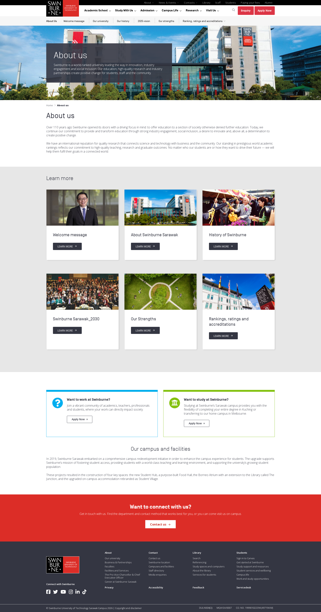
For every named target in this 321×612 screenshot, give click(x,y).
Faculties (109, 566)
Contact (153, 552)
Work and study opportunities (252, 578)
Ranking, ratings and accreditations (203, 21)
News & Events (168, 2)
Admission (147, 10)
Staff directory (156, 570)
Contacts (189, 2)
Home (49, 105)
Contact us (158, 524)
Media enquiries (157, 574)
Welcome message (74, 21)
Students (230, 2)
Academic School (96, 10)
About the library (202, 570)
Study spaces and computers (208, 566)
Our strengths (166, 21)
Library (206, 2)
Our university (100, 21)
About (148, 2)
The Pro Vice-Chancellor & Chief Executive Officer (122, 576)
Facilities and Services (117, 570)
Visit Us (211, 10)
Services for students (204, 574)
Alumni (268, 2)
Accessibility (156, 587)
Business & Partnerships (118, 562)
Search (196, 558)
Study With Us (124, 10)
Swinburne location (159, 562)
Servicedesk (243, 587)
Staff (218, 2)
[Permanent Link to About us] (82, 208)
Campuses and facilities (161, 566)
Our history (123, 21)
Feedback (198, 587)
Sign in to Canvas (245, 558)
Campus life (242, 574)
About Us (51, 21)
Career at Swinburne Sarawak (120, 581)
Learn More (66, 246)
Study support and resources (252, 566)
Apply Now (78, 419)
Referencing (199, 562)
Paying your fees (250, 2)
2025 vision (144, 21)
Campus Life (170, 10)
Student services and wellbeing (253, 570)
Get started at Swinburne (250, 562)
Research (192, 10)
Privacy (109, 587)
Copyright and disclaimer (128, 608)
